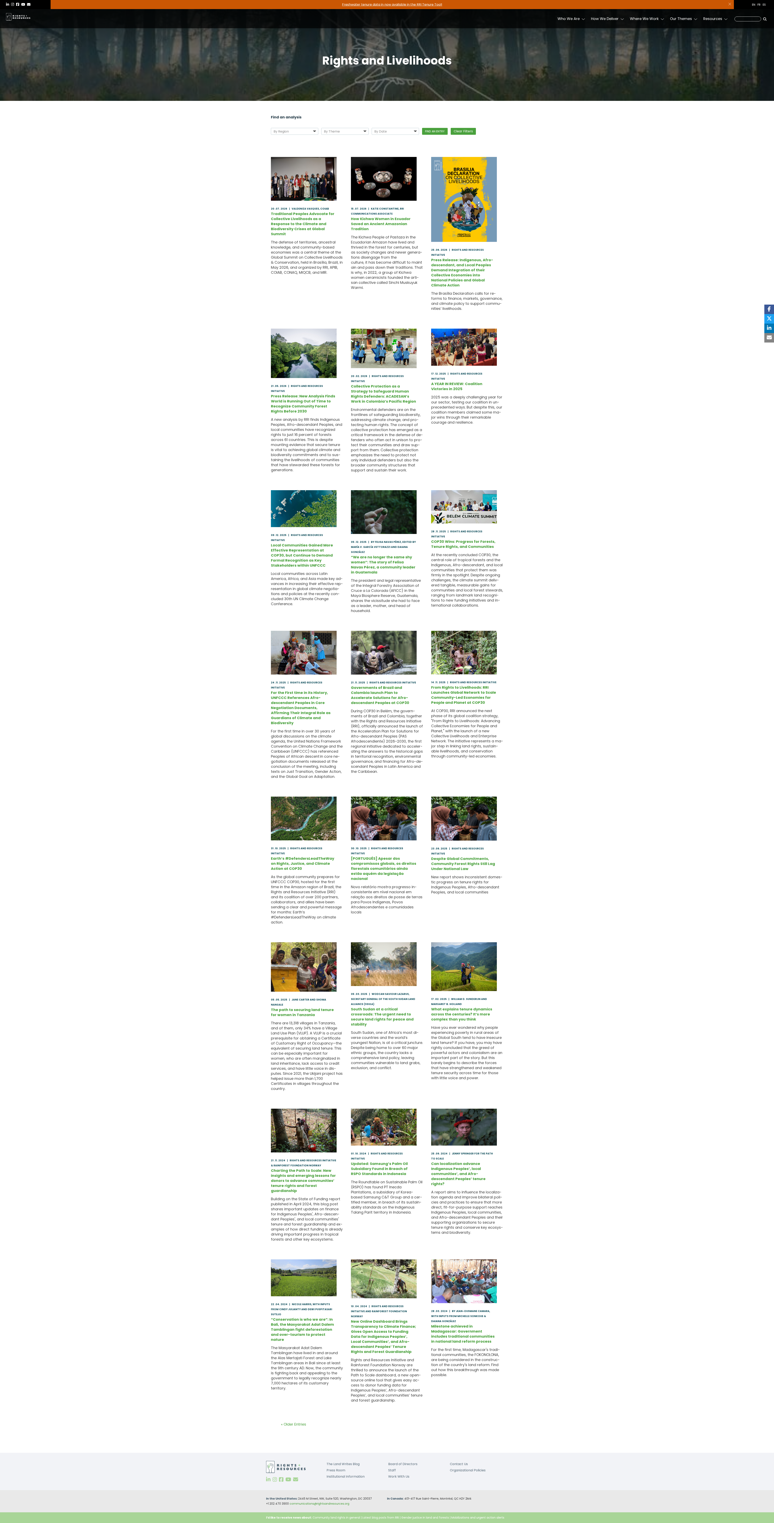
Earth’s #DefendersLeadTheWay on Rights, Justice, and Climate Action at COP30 (302, 863)
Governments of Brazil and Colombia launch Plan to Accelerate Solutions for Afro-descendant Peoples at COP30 (380, 695)
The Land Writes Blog (343, 1464)
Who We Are (569, 18)
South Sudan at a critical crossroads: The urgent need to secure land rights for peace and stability (382, 1017)
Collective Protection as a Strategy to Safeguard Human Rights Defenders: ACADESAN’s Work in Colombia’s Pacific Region (383, 394)
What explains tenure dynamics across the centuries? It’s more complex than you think (461, 1014)
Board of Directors (402, 1464)
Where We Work (644, 18)
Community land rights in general (336, 1518)
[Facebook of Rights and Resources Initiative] (281, 1479)
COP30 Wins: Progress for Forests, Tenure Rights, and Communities (463, 544)
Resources (712, 18)
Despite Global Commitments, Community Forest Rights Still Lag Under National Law (463, 863)
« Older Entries (293, 1424)
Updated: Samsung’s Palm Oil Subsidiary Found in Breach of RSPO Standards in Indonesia (379, 1168)
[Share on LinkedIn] (769, 328)
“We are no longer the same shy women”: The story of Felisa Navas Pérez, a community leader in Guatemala (383, 565)
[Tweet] (769, 319)
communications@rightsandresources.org (319, 1504)
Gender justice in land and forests (425, 1518)
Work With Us (398, 1476)
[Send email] (769, 338)
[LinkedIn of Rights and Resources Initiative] (268, 1479)
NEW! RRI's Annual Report (392, 4)
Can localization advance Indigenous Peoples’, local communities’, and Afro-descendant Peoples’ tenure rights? (458, 1173)
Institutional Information (346, 1476)
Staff (392, 1470)
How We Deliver (605, 18)
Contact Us (459, 1464)
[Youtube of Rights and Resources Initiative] (288, 1479)
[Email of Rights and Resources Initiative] (295, 1479)
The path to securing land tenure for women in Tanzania (302, 1012)
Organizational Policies (468, 1470)
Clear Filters (463, 131)
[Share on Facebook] (769, 309)
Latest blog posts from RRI (380, 1518)
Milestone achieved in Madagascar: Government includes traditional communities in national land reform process (463, 1334)
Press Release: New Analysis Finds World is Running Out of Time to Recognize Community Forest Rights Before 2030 (303, 404)
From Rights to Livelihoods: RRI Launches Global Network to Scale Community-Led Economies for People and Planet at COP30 (463, 695)
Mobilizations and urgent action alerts (477, 1518)
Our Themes (681, 18)
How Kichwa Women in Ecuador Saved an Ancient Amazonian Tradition (381, 223)
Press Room (336, 1470)
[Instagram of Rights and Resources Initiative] (275, 1479)
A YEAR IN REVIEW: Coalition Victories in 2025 (456, 386)
